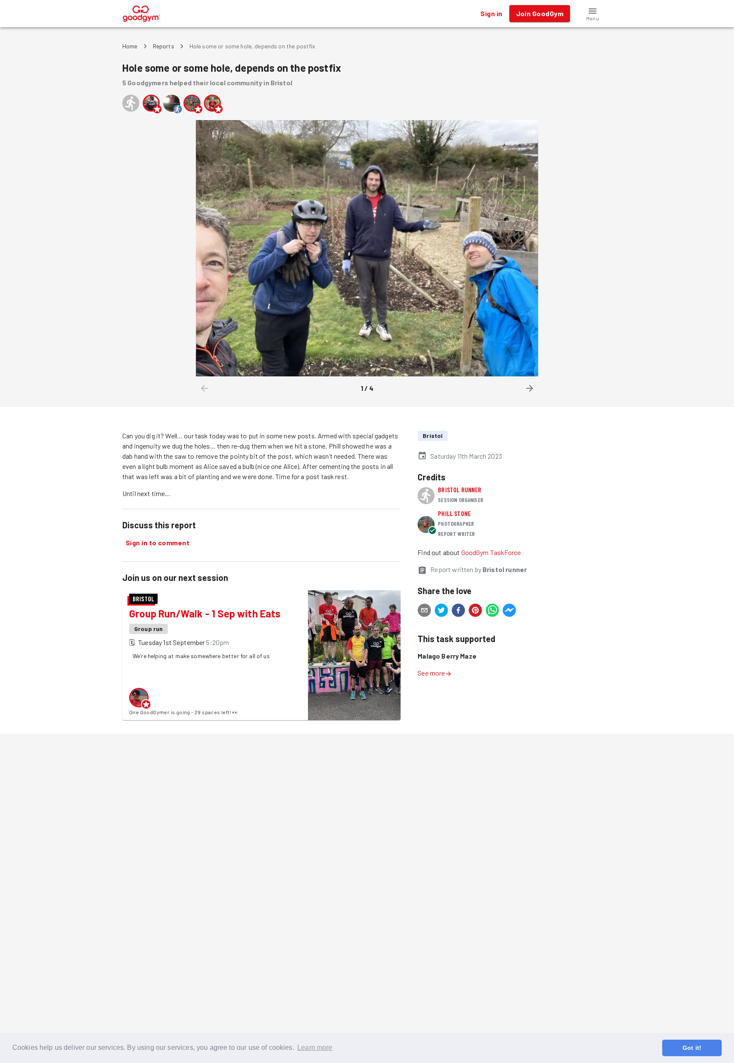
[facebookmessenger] (509, 611)
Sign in (491, 13)
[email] (424, 611)
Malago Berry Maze (447, 656)
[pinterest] (475, 611)
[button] (592, 13)
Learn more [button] (315, 1047)
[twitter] (441, 611)
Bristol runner (459, 489)
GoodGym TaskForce (491, 552)
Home (130, 46)
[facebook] (458, 611)
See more (431, 673)
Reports (163, 46)
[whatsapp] (492, 611)
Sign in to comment (157, 543)
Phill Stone (454, 513)
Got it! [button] (692, 1047)
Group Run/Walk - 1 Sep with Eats (205, 613)
